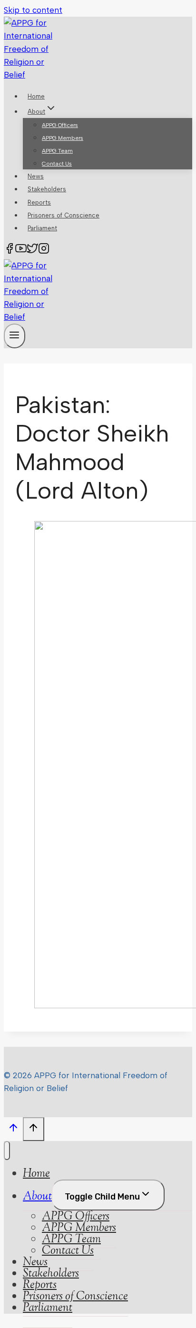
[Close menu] (7, 1150)
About (37, 1197)
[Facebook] (9, 250)
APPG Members (62, 138)
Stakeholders (47, 189)
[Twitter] (32, 250)
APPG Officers (60, 125)
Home (36, 96)
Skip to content (33, 10)
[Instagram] (43, 250)
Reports (39, 202)
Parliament (42, 228)
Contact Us (57, 163)
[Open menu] (14, 336)
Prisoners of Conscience (63, 215)
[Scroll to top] (13, 1130)
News (36, 176)
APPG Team (57, 151)
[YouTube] (21, 250)
